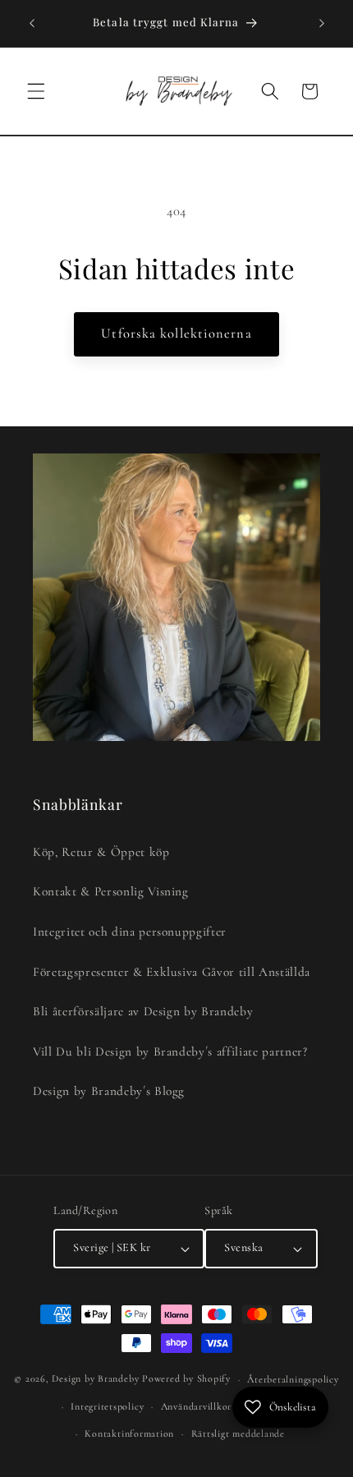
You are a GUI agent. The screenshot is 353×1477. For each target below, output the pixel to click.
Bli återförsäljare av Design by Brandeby (143, 1011)
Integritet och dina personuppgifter (130, 931)
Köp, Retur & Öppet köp (101, 851)
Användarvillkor (196, 1406)
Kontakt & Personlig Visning (111, 891)
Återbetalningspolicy (292, 1379)
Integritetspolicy (107, 1406)
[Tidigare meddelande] (32, 23)
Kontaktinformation (129, 1433)
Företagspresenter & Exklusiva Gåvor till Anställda (171, 971)
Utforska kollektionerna (176, 333)
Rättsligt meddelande (238, 1433)
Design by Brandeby (95, 1379)
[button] (36, 91)
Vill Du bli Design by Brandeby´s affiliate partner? (170, 1051)
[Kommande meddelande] (322, 23)
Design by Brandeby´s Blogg (109, 1091)
